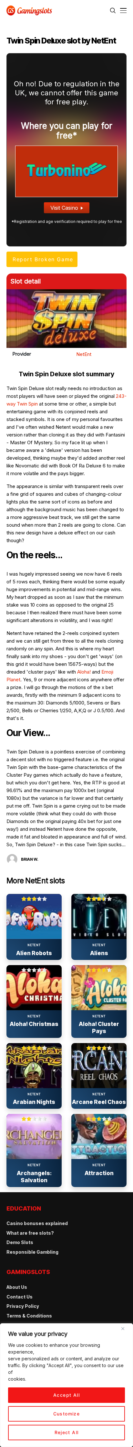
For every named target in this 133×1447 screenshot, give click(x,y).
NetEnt (83, 354)
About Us (16, 1287)
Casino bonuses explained (37, 1223)
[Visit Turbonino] (66, 171)
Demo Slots (19, 1242)
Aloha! (84, 672)
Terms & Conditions (29, 1315)
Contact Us (19, 1296)
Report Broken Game (43, 259)
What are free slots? (30, 1233)
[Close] (125, 1331)
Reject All (67, 1432)
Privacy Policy (22, 1306)
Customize (66, 1413)
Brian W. (29, 859)
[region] (66, 1385)
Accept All (66, 1395)
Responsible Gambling (32, 1252)
